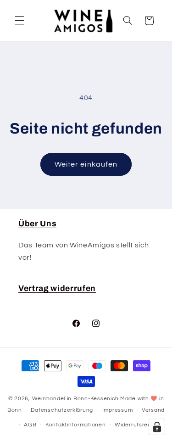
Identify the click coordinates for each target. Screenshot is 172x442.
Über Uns (37, 223)
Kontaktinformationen (75, 424)
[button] (19, 20)
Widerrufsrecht (136, 424)
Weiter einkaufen (86, 164)
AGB (30, 424)
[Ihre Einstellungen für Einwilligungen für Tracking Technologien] (157, 427)
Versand (153, 410)
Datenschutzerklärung (62, 410)
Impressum (117, 410)
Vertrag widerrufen (57, 288)
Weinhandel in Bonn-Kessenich (75, 398)
